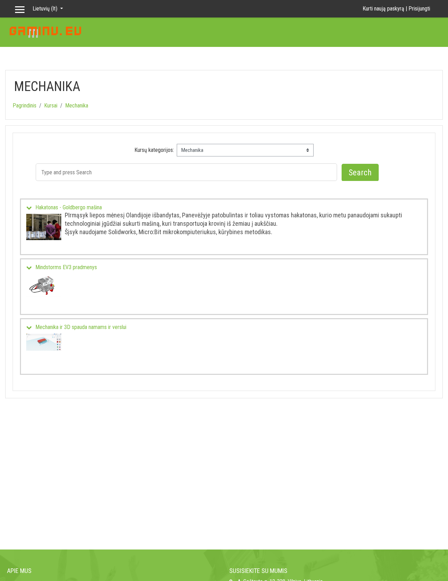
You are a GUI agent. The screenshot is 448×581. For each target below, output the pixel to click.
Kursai (50, 105)
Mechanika (76, 105)
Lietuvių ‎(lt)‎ (46, 8)
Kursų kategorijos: (154, 150)
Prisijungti (419, 8)
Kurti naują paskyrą (383, 8)
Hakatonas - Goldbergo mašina (68, 207)
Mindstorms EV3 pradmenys (66, 267)
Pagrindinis (24, 105)
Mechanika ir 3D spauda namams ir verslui (80, 327)
